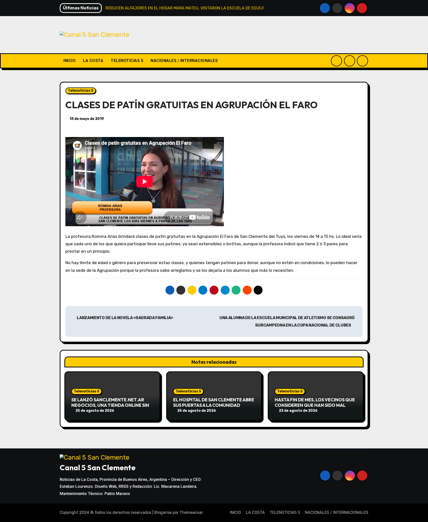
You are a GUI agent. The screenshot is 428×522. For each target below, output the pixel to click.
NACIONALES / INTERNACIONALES (184, 60)
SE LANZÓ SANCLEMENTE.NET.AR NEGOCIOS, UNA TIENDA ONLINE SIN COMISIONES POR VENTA (110, 405)
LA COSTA (93, 60)
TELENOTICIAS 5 (127, 60)
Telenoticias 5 (80, 90)
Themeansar (191, 512)
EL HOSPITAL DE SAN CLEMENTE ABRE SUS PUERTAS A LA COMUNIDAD (213, 402)
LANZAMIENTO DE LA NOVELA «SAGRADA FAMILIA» (124, 317)
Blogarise (163, 512)
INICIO (69, 60)
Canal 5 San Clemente (97, 467)
